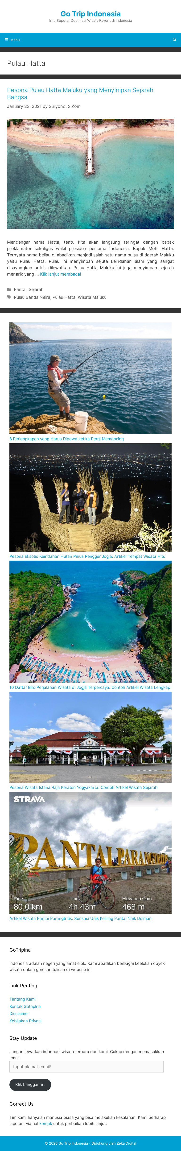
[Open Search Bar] (174, 40)
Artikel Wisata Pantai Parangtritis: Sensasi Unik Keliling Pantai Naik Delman (80, 918)
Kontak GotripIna (25, 1006)
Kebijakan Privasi (25, 1021)
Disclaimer (19, 1013)
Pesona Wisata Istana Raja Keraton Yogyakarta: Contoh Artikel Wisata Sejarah (83, 787)
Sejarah (36, 289)
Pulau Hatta (64, 297)
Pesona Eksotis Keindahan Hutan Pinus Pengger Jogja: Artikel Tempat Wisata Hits (87, 556)
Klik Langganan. (30, 1084)
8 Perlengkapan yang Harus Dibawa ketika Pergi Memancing (66, 438)
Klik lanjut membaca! (60, 274)
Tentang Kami (22, 999)
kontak (45, 1123)
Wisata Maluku (92, 297)
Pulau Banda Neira (32, 297)
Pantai (20, 289)
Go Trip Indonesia (91, 13)
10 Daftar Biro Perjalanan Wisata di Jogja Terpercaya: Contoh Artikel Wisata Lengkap (89, 687)
